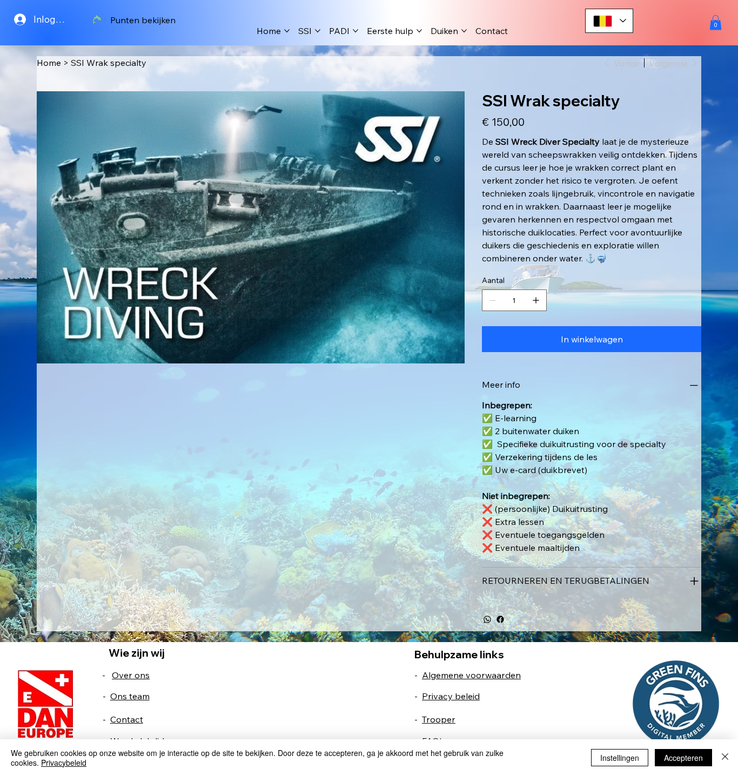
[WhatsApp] (487, 619)
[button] (715, 22)
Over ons (131, 675)
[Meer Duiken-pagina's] (464, 30)
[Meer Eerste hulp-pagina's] (419, 30)
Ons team (130, 696)
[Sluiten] (725, 757)
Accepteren (683, 757)
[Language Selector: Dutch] (609, 21)
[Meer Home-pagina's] (287, 30)
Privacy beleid (451, 696)
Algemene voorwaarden (471, 675)
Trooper (438, 719)
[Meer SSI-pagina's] (317, 30)
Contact (126, 719)
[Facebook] (500, 619)
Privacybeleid (63, 762)
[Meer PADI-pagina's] (355, 30)
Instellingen (619, 757)
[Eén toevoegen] (536, 300)
